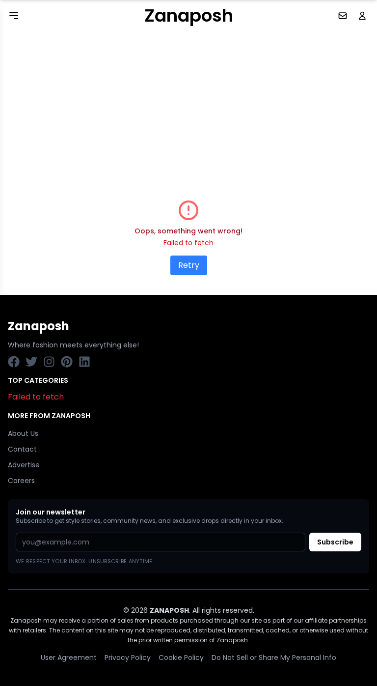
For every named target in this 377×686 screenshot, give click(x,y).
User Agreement (69, 657)
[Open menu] (14, 16)
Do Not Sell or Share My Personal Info (274, 657)
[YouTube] (49, 362)
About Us (23, 433)
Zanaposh (188, 16)
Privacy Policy (128, 657)
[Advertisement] (188, 105)
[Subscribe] (344, 16)
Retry (188, 265)
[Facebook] (14, 362)
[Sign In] (363, 16)
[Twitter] (31, 362)
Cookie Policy (181, 657)
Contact (22, 449)
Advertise (24, 465)
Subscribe (335, 542)
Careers (21, 481)
